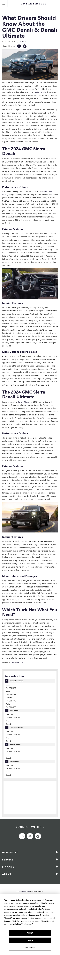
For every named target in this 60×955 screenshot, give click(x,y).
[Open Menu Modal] (4, 3)
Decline (30, 940)
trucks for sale (40, 92)
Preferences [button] (27, 924)
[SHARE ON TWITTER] (25, 46)
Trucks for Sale (17, 662)
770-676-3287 (11, 688)
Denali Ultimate (24, 402)
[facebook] (38, 836)
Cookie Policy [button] (14, 921)
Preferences (30, 948)
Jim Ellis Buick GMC (37, 891)
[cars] (22, 836)
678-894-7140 (11, 701)
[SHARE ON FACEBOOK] (19, 46)
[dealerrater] (30, 836)
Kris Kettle (22, 41)
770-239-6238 (11, 707)
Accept (30, 933)
